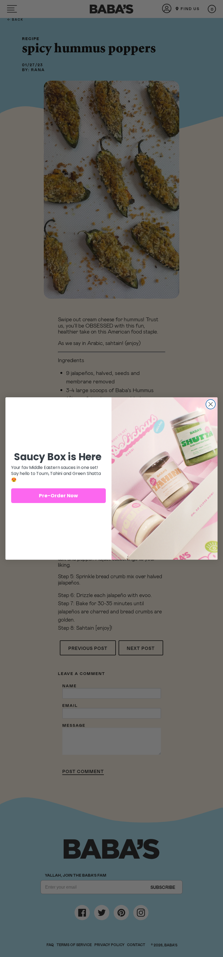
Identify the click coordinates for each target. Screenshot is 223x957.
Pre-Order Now (58, 495)
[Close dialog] (210, 404)
